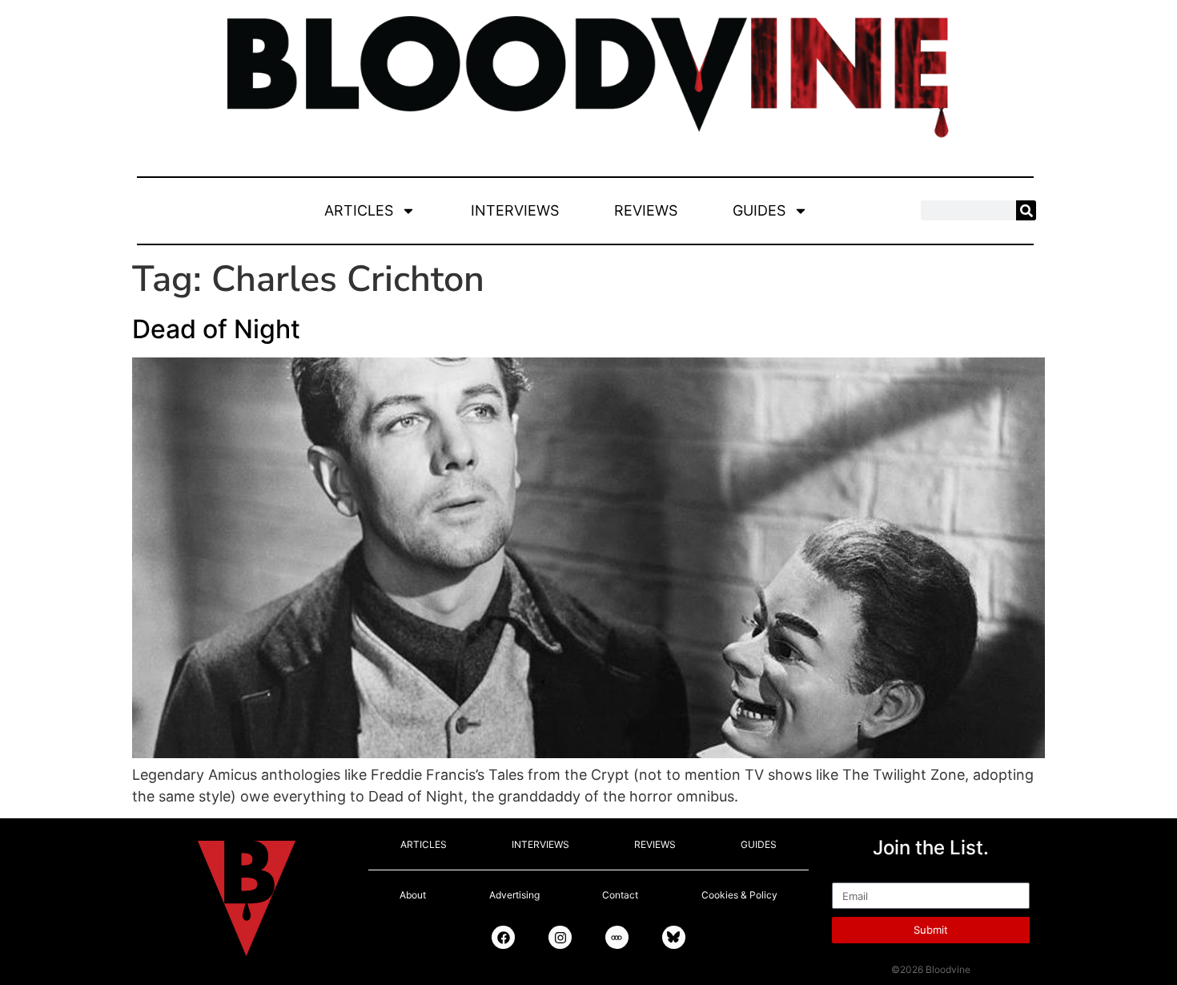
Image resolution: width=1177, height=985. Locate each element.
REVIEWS (645, 210)
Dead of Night (216, 329)
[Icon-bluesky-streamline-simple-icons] (673, 937)
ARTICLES (358, 210)
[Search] (1026, 210)
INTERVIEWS (515, 210)
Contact (620, 895)
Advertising (514, 895)
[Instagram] (560, 937)
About (413, 895)
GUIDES (759, 210)
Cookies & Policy (739, 895)
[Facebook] (503, 937)
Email (850, 875)
